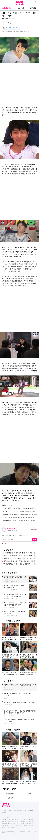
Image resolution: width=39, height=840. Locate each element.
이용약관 (10, 811)
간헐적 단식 (5, 535)
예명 (25, 535)
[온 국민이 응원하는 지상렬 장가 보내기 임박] (19, 579)
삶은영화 (33, 8)
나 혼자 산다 (16, 535)
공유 (11, 23)
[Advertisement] (19, 85)
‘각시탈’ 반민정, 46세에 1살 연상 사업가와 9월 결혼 (18, 564)
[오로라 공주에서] (19, 596)
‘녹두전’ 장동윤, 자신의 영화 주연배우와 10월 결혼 (18, 553)
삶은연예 (21, 8)
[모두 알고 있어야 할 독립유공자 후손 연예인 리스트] (19, 704)
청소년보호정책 (29, 811)
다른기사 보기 (34, 529)
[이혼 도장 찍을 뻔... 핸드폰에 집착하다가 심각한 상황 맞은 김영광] (28, 775)
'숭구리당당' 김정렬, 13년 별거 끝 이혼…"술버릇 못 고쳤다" (19, 521)
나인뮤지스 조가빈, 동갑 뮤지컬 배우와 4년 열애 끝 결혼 (19, 511)
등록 (34, 539)
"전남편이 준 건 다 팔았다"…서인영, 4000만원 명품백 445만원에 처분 (19, 508)
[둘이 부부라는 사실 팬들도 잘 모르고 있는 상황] (28, 758)
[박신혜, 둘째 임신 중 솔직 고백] (28, 740)
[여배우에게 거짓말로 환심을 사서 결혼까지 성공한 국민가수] (19, 695)
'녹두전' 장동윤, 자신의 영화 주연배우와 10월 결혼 (20, 514)
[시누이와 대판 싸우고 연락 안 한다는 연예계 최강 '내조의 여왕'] (19, 721)
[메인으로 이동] (19, 4)
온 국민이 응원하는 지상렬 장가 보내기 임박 (17, 555)
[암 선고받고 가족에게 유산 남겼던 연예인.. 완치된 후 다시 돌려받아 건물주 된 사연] (19, 713)
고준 (10, 535)
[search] (35, 2)
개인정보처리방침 (19, 811)
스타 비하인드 (6, 8)
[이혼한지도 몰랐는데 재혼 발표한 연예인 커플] (28, 631)
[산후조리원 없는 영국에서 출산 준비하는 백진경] (19, 613)
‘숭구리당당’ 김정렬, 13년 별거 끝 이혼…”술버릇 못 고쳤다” (18, 558)
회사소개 (4, 811)
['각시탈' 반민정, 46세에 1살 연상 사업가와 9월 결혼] (19, 587)
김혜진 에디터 (5, 18)
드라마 (21, 535)
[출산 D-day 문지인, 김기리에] (19, 605)
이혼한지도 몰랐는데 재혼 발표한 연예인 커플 (18, 517)
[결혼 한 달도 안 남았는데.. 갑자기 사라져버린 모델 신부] (10, 758)
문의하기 (4, 813)
